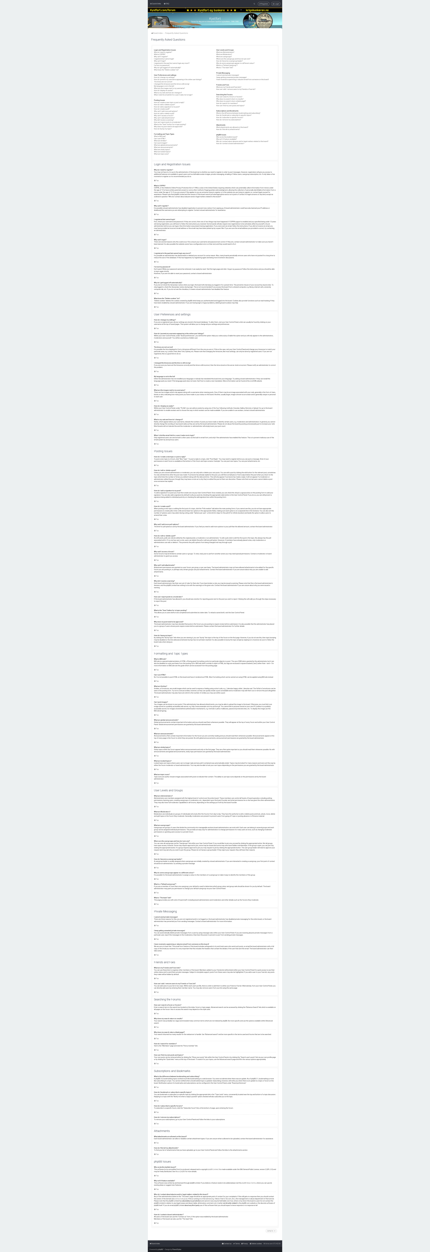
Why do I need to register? (163, 52)
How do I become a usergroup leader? (229, 61)
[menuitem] (166, 3)
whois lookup (180, 1199)
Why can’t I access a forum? (163, 115)
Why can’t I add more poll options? (166, 111)
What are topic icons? (161, 154)
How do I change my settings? (164, 77)
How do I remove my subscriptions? (228, 120)
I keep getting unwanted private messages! (231, 77)
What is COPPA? (159, 54)
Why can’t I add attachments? (164, 118)
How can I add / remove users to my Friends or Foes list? (236, 89)
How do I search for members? (227, 103)
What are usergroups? (224, 57)
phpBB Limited (213, 1169)
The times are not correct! (163, 82)
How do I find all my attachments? (228, 129)
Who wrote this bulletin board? (227, 137)
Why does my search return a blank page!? (231, 101)
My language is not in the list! (164, 86)
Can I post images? (160, 143)
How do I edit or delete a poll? (164, 113)
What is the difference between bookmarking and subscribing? (238, 113)
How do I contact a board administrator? (230, 143)
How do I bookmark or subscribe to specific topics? (234, 115)
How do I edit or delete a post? (164, 105)
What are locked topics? (162, 152)
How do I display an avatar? (163, 90)
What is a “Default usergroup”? (227, 65)
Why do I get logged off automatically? (167, 68)
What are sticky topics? (162, 149)
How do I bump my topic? (163, 129)
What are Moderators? (224, 54)
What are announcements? (163, 147)
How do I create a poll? (162, 109)
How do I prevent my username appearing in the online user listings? (178, 79)
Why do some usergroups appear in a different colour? (235, 63)
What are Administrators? (225, 52)
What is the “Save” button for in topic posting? (170, 124)
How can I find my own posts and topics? (230, 106)
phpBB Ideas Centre (249, 1183)
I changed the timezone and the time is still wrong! (171, 84)
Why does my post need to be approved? (168, 126)
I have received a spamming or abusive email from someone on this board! (242, 79)
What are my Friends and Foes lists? (228, 87)
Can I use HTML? (160, 138)
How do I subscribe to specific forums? (229, 117)
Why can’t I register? (161, 57)
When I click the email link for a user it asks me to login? (173, 95)
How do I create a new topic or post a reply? (169, 102)
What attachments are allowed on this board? (232, 127)
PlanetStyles (176, 1249)
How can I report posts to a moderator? (167, 122)
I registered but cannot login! (164, 59)
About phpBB (180, 1171)
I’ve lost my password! (161, 65)
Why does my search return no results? (230, 99)
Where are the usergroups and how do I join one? (233, 59)
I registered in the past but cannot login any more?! (171, 63)
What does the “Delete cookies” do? (166, 70)
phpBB (252, 381)
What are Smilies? (160, 141)
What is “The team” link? (224, 68)
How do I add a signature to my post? (167, 107)
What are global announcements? (166, 145)
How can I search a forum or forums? (229, 97)
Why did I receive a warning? (164, 120)
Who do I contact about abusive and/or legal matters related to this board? (242, 141)
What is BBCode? (160, 136)
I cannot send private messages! (227, 75)
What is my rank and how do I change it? (168, 93)
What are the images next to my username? (169, 88)
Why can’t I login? (160, 61)
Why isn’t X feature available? (226, 139)
